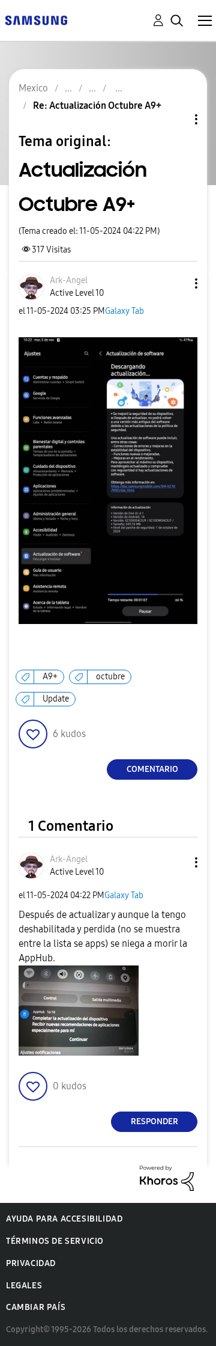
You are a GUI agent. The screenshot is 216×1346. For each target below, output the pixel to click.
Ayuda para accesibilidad (64, 1219)
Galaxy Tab (124, 311)
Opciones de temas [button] (175, 119)
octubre (110, 676)
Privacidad (31, 1263)
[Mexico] (36, 19)
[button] (176, 283)
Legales (24, 1285)
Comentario (152, 769)
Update (56, 699)
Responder (154, 1121)
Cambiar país (35, 1307)
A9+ (50, 676)
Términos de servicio (55, 1241)
